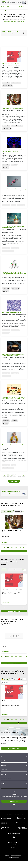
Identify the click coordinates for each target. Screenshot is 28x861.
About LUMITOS (13, 844)
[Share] (21, 7)
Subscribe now (14, 801)
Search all (14, 481)
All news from (13, 723)
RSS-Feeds (3, 783)
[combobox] (14, 682)
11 (19, 656)
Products (3, 765)
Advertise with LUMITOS (13, 842)
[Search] (19, 7)
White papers (4, 769)
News (2, 756)
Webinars (3, 774)
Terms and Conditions (16, 855)
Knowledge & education (7, 778)
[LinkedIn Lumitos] (14, 837)
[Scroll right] (25, 511)
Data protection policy (14, 857)
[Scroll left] (23, 511)
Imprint (7, 855)
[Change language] (23, 7)
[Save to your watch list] (25, 48)
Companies (3, 760)
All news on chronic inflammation (14, 551)
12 (20, 656)
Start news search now (14, 748)
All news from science (14, 611)
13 (21, 656)
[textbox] (14, 682)
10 (20, 547)
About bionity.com (14, 847)
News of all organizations (14, 663)
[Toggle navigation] (26, 7)
